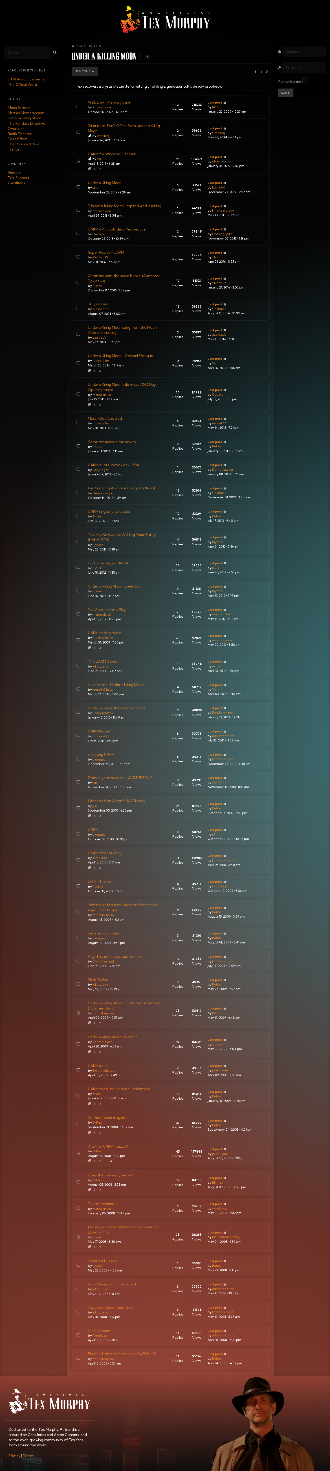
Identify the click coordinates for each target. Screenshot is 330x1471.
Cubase (218, 395)
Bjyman (97, 545)
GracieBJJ (103, 136)
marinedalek (101, 395)
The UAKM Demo (102, 661)
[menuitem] (14, 1455)
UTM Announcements (26, 79)
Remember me (289, 82)
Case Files (15, 99)
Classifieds (16, 183)
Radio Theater (20, 133)
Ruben (97, 286)
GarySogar (100, 470)
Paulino (97, 887)
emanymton (101, 107)
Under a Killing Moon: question (113, 1037)
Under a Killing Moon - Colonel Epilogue (120, 355)
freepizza (99, 1335)
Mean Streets (19, 107)
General (14, 172)
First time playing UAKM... (109, 563)
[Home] (165, 20)
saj (99, 159)
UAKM (93, 829)
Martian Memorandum (26, 113)
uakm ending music (104, 933)
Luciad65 (219, 187)
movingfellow (102, 638)
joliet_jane (100, 666)
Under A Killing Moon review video (116, 708)
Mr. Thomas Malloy (226, 1237)
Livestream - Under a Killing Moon (116, 684)
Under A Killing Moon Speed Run (115, 586)
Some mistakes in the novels (112, 441)
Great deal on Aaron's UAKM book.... (118, 801)
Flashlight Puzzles (102, 1261)
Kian (215, 107)
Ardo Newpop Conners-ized (112, 1284)
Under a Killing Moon (24, 118)
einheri (217, 666)
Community (16, 164)
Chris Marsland (103, 961)
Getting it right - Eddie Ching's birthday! (121, 488)
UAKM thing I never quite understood (119, 1089)
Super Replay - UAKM (106, 252)
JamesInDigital (102, 690)
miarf (96, 1094)
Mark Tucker (98, 979)
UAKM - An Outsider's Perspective (117, 229)
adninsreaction (223, 736)
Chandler (219, 309)
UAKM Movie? (99, 731)
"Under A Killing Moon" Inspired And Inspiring (124, 206)
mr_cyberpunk (103, 915)
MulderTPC (101, 257)
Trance (14, 149)
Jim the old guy (223, 211)
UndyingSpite (222, 234)
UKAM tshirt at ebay (104, 853)
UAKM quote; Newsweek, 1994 (113, 465)
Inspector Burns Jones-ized (110, 1307)
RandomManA (103, 713)
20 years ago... (100, 304)
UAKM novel (98, 1065)
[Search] (54, 52)
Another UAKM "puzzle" (108, 1146)
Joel (215, 1013)
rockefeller (100, 361)
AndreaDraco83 (104, 1042)
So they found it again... (107, 1117)
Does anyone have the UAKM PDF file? (120, 777)
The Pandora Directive (26, 123)
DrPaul (97, 1122)
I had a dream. (99, 1330)
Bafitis (216, 516)
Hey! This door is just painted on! (114, 956)
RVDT (97, 568)
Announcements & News (26, 70)
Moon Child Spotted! (105, 418)
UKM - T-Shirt (99, 881)
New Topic (83, 71)
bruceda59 (100, 736)
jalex (95, 188)
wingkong (219, 1208)
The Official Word (22, 84)
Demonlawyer (222, 470)
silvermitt (219, 257)
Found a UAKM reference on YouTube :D (122, 1353)
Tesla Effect (18, 139)
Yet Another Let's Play (107, 609)
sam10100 (219, 782)
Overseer (16, 128)
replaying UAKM (101, 754)
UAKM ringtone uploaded (109, 511)
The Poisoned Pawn (24, 144)
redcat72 (219, 423)
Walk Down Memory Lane (109, 102)
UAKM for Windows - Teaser (112, 154)
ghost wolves (222, 161)
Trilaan (97, 516)
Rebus (97, 447)
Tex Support (18, 178)
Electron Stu (101, 234)
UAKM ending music (104, 632)
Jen (94, 783)
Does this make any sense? (110, 1175)
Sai (214, 363)
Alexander (100, 309)
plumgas (98, 759)
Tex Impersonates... (104, 1203)
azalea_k (99, 337)
